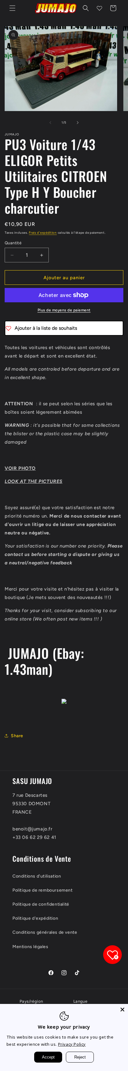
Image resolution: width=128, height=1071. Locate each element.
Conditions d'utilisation (36, 876)
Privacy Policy (72, 1044)
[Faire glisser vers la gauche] (50, 122)
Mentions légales (30, 946)
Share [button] (17, 735)
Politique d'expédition (35, 918)
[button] (12, 8)
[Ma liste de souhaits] (99, 8)
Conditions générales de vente (44, 932)
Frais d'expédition (43, 233)
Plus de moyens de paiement (64, 310)
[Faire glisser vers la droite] (78, 122)
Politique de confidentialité (40, 904)
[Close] (122, 1009)
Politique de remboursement (42, 890)
